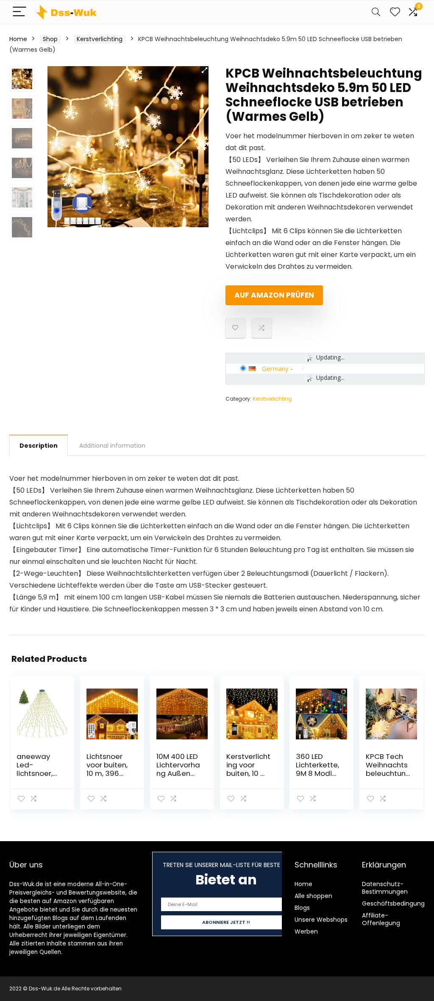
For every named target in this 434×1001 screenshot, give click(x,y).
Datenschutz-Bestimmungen (385, 888)
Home (18, 39)
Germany (275, 368)
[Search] (376, 12)
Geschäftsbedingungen (397, 903)
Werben (306, 931)
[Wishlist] (395, 12)
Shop (50, 39)
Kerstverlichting (99, 39)
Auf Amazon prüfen (274, 295)
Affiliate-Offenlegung (381, 919)
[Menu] (19, 12)
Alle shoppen (313, 896)
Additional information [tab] (112, 445)
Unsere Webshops (321, 919)
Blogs (302, 907)
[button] (204, 70)
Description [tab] (38, 445)
